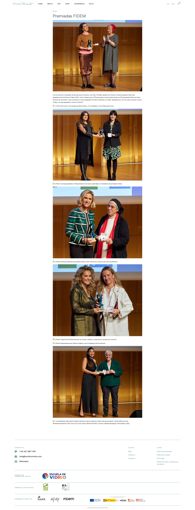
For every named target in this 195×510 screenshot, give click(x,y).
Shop (68, 4)
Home (40, 4)
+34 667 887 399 (27, 451)
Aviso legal (160, 458)
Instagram (131, 458)
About (50, 4)
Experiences (79, 4)
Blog (91, 4)
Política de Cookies (163, 455)
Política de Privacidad (164, 451)
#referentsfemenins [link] (60, 423)
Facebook (131, 455)
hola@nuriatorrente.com (30, 456)
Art (59, 4)
